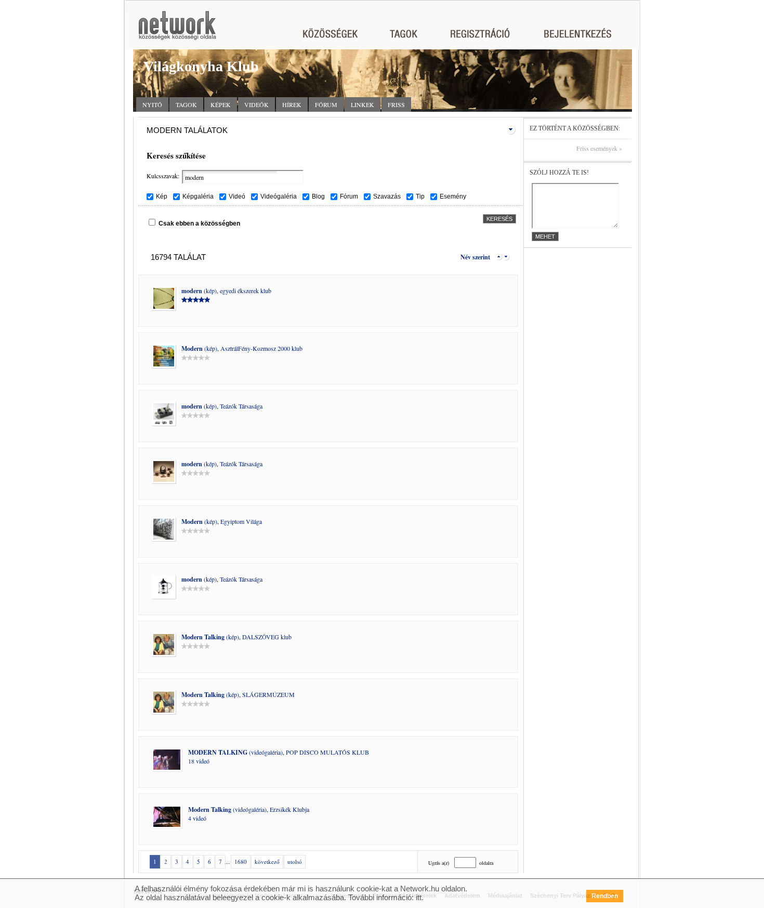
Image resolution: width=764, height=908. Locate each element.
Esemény (453, 196)
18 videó (198, 761)
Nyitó (152, 104)
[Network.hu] (177, 30)
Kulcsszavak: (163, 176)
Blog (318, 196)
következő (267, 861)
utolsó (294, 861)
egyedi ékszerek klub (245, 290)
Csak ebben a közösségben (199, 223)
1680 (240, 861)
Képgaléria (198, 196)
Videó (237, 196)
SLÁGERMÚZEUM (268, 694)
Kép (161, 196)
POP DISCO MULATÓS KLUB (327, 752)
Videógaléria (278, 196)
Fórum (326, 104)
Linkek (362, 104)
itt (418, 897)
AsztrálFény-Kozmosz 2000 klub (261, 348)
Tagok (186, 104)
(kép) (199, 290)
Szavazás (387, 196)
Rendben (604, 896)
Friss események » (599, 148)
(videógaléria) (235, 752)
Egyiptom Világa (241, 521)
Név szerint (475, 257)
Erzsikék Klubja (289, 809)
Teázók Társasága (241, 406)
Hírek (291, 104)
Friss (396, 104)
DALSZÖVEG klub (267, 637)
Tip (420, 196)
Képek (220, 104)
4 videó (197, 818)
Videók (256, 104)
